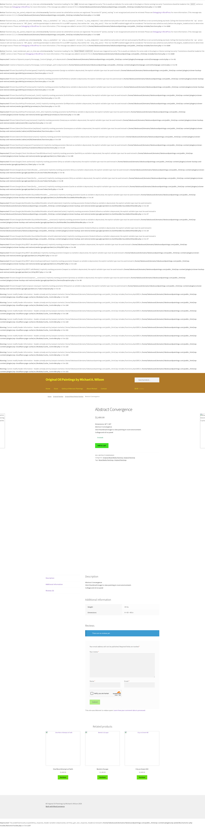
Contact (104, 388)
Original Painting (58, 396)
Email (127, 681)
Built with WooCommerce (55, 806)
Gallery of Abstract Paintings (72, 388)
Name (92, 681)
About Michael (92, 388)
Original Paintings (120, 460)
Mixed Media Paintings (106, 460)
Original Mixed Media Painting (74, 396)
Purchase (63, 777)
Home (48, 388)
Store (56, 388)
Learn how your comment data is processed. (129, 710)
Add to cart (101, 445)
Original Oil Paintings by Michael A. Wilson (75, 379)
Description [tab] (50, 578)
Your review (94, 652)
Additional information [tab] (54, 584)
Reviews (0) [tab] (50, 591)
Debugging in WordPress (21, 7)
